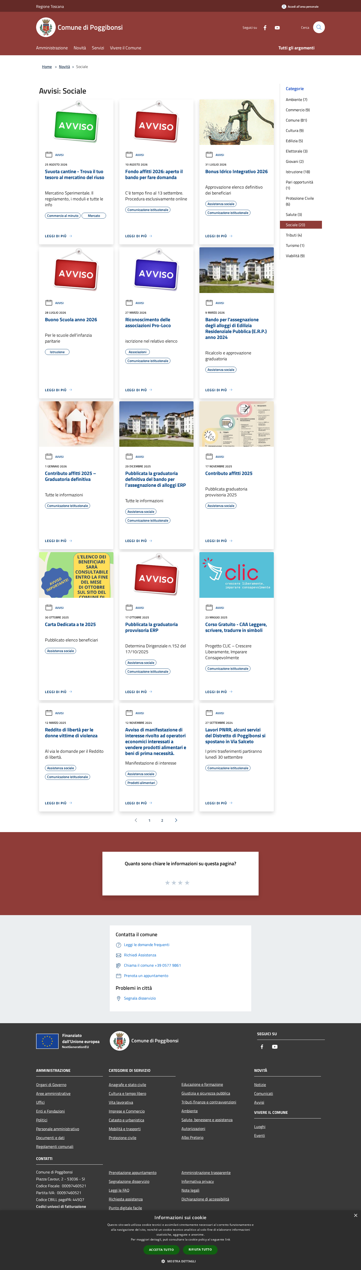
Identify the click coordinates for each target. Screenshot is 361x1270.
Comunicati (263, 1093)
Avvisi (59, 155)
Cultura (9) (295, 130)
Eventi (259, 1135)
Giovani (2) (295, 161)
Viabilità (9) (295, 256)
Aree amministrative (53, 1093)
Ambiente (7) (296, 99)
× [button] (355, 1215)
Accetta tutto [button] (161, 1250)
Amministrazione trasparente (206, 1172)
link (227, 1239)
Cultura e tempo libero (127, 1093)
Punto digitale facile (125, 1208)
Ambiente (189, 1111)
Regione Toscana (50, 6)
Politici (41, 1120)
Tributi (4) (294, 235)
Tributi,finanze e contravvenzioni (208, 1102)
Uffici (40, 1102)
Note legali (190, 1190)
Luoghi (259, 1127)
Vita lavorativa (121, 1102)
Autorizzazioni (193, 1128)
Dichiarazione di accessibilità (205, 1199)
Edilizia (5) (294, 141)
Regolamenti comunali (54, 1146)
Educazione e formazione (202, 1084)
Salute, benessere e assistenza (207, 1120)
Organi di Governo (51, 1085)
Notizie (260, 1085)
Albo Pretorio (192, 1137)
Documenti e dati (50, 1138)
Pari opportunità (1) (299, 185)
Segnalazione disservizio (129, 1181)
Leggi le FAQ (119, 1190)
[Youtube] (275, 27)
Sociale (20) (295, 225)
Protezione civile (122, 1138)
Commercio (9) (298, 110)
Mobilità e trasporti (125, 1129)
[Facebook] (263, 27)
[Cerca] (319, 27)
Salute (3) (294, 214)
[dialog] (180, 1240)
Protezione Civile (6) (300, 201)
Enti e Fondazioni (50, 1111)
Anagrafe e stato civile (127, 1085)
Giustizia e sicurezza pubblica (205, 1093)
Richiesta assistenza (126, 1199)
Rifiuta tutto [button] (200, 1249)
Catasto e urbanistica (126, 1120)
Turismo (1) (295, 245)
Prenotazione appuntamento (132, 1172)
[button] (180, 1261)
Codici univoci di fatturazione (61, 1206)
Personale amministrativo (57, 1129)
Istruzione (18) (298, 172)
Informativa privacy (197, 1181)
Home (47, 67)
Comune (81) (296, 120)
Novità (64, 67)
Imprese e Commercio (127, 1111)
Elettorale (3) (296, 151)
